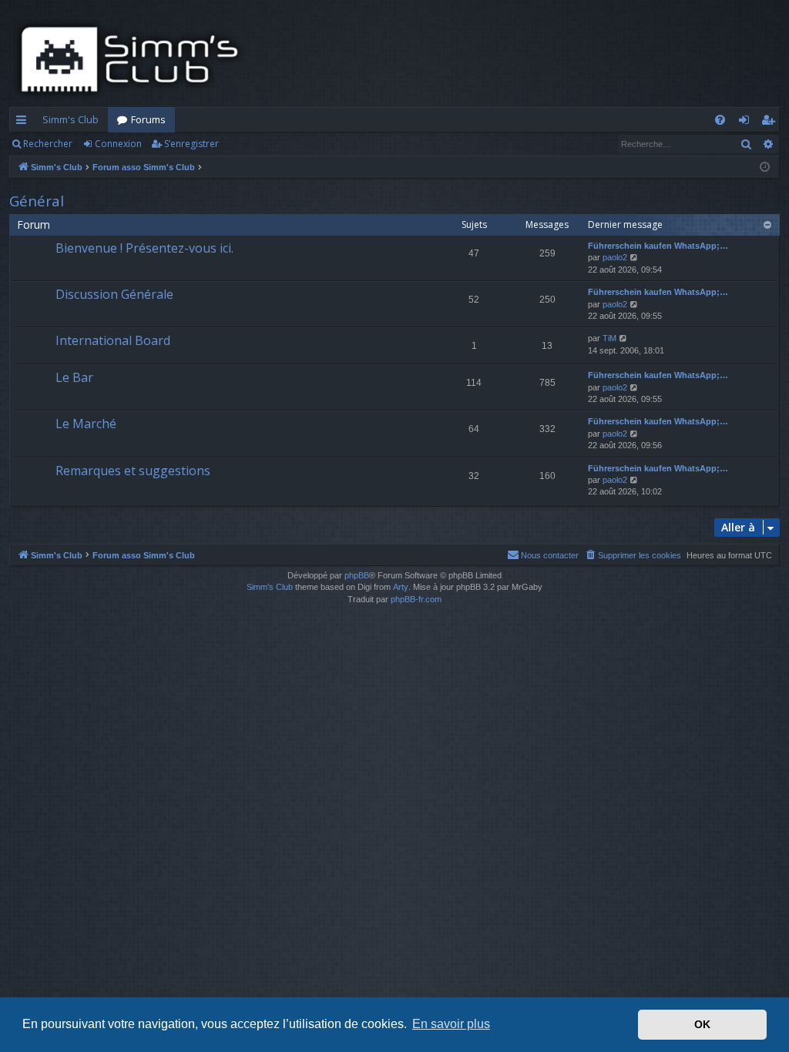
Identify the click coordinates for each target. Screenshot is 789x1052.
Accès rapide (24, 122)
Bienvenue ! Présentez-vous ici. (144, 248)
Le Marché (85, 423)
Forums (148, 119)
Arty (400, 586)
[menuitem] (720, 119)
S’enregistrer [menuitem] (771, 122)
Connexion (118, 143)
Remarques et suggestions (132, 470)
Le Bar (74, 377)
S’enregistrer (191, 143)
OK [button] (702, 1024)
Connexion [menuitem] (747, 122)
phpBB (356, 575)
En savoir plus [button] (451, 1023)
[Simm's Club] (134, 59)
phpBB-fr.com (416, 599)
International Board (112, 340)
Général (36, 201)
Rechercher (47, 143)
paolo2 (615, 257)
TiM (609, 338)
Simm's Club (70, 119)
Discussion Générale (114, 294)
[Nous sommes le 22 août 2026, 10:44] (765, 167)
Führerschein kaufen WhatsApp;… (658, 245)
